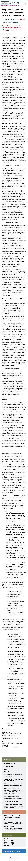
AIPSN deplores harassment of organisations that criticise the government (12, 817)
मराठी (12, 839)
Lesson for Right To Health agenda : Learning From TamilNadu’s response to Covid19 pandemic (13, 806)
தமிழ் (12, 842)
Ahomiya (6, 839)
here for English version (11, 19)
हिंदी (5, 840)
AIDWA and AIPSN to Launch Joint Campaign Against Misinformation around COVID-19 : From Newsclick (13, 828)
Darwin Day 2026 (8, 766)
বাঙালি (12, 840)
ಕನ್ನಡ (12, 843)
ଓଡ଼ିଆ (5, 842)
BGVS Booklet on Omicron (11, 801)
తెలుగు (5, 843)
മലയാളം (6, 845)
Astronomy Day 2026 (9, 763)
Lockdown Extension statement (10, 22)
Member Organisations (12, 851)
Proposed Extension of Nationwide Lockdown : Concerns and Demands (13, 12)
